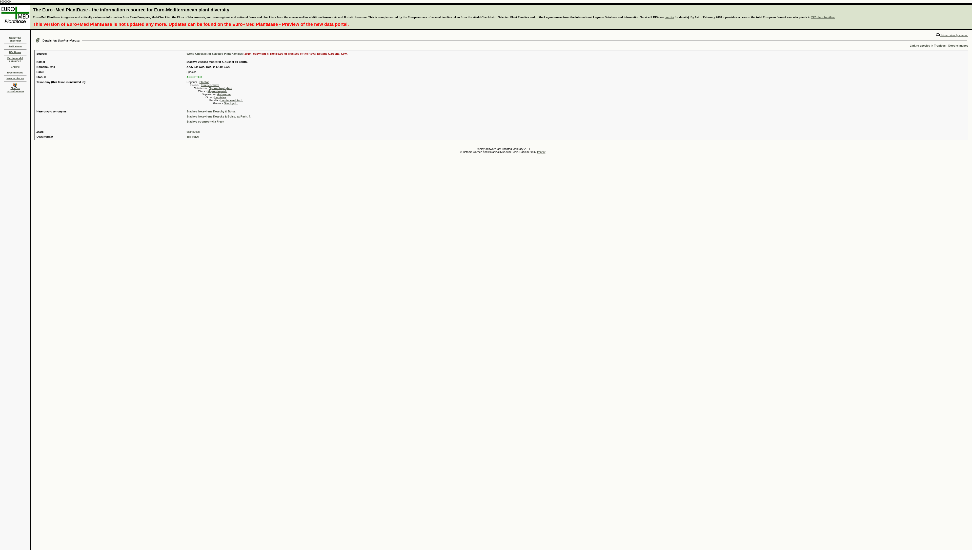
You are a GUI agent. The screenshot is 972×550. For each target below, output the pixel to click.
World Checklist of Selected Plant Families (215, 53)
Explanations (15, 72)
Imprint (541, 151)
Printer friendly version (954, 35)
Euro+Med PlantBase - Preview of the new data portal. (290, 24)
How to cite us (15, 78)
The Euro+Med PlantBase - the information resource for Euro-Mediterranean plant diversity (131, 9)
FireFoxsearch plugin (15, 89)
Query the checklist (15, 39)
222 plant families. (823, 17)
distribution (193, 131)
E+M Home (15, 46)
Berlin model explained (15, 59)
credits (669, 17)
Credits (15, 66)
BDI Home (15, 52)
